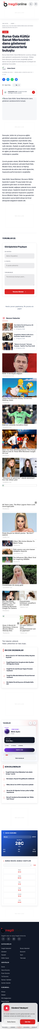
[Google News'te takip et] (16, 79)
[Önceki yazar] (30, 723)
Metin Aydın (15, 732)
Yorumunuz (9, 272)
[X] (8, 939)
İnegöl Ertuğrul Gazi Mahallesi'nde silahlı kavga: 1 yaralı (19, 773)
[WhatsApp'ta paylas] (12, 79)
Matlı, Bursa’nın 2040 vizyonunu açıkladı (20, 784)
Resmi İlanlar (5, 1001)
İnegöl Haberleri (6, 948)
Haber (12, 23)
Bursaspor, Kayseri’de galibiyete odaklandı (20, 778)
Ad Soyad (8, 251)
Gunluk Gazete (5, 983)
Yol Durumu (4, 976)
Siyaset (3, 955)
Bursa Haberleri (25, 948)
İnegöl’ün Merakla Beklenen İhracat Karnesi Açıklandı (21, 676)
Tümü (34, 865)
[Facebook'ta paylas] (3, 79)
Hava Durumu (5, 970)
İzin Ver (27, 1022)
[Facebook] (3, 939)
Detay (34, 837)
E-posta (8, 261)
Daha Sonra (11, 1022)
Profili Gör (19, 750)
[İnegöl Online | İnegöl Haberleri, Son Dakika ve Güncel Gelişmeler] (15, 4)
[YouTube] (19, 939)
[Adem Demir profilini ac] (4, 68)
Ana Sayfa (5, 23)
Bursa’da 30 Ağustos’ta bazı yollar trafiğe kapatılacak (20, 791)
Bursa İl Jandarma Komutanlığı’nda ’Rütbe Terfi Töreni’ (20, 798)
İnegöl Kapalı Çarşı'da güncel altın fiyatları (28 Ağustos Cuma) (20, 663)
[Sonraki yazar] (34, 723)
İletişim (3, 995)
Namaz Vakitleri (6, 980)
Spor (21, 955)
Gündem (4, 951)
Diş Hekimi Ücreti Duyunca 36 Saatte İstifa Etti (20, 683)
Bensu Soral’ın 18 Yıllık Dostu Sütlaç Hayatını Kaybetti (20, 656)
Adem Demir (11, 68)
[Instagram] (14, 939)
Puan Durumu (5, 973)
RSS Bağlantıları (6, 998)
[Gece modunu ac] (31, 4)
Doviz (3, 967)
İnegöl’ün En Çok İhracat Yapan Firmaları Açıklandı (20, 669)
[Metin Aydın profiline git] (7, 731)
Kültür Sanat (5, 958)
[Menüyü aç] (36, 4)
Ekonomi (22, 951)
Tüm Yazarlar (19, 758)
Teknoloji (22, 958)
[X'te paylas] (7, 79)
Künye (3, 991)
